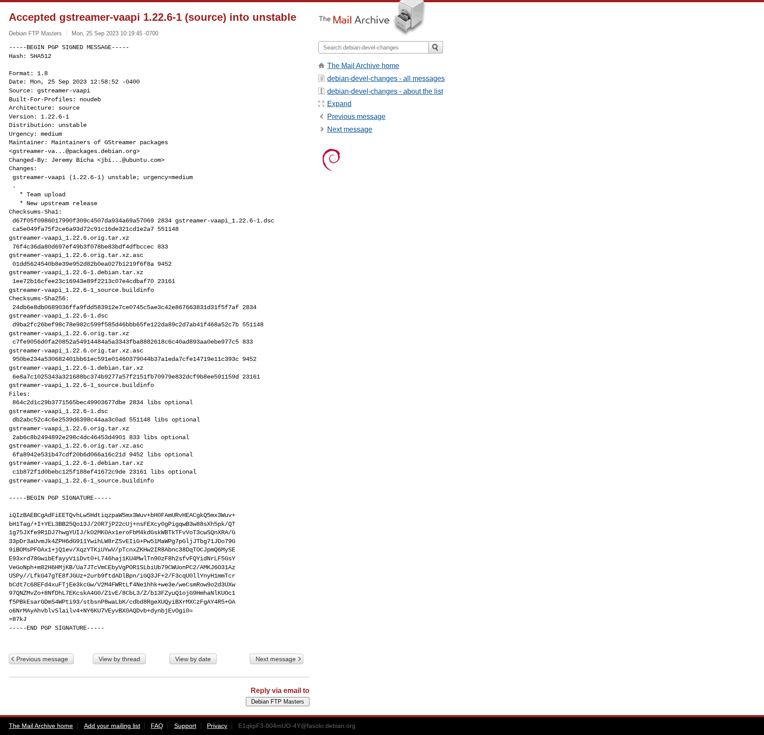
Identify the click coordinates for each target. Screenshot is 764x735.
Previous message (42, 658)
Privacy (217, 725)
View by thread (119, 658)
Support (185, 725)
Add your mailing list (112, 725)
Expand (339, 103)
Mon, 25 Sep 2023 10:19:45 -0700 (115, 33)
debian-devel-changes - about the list (385, 91)
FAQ (157, 725)
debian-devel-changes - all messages (386, 78)
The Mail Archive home (363, 65)
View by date (193, 658)
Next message (276, 658)
